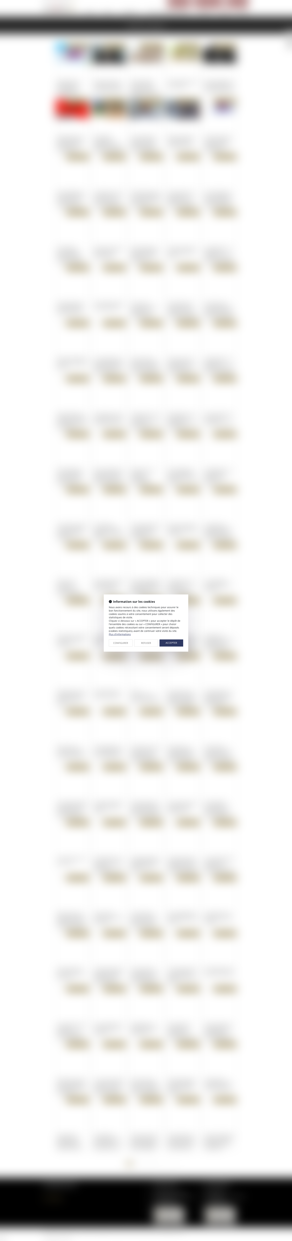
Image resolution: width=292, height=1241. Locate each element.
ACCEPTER (171, 642)
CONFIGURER (120, 643)
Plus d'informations (120, 634)
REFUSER (146, 643)
